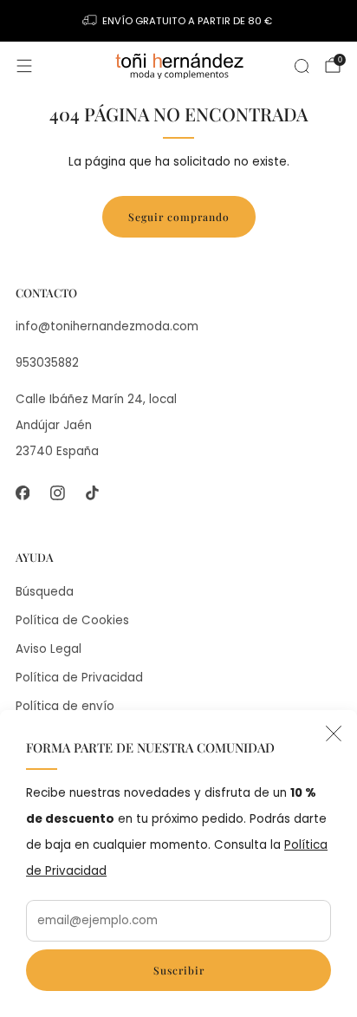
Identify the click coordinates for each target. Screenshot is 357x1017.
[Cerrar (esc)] (333, 733)
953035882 (47, 363)
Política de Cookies (72, 620)
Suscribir (178, 970)
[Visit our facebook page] (22, 492)
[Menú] (24, 66)
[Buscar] (301, 66)
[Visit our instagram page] (57, 492)
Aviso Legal (48, 649)
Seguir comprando (179, 217)
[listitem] (179, 21)
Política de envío (65, 706)
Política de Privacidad (79, 677)
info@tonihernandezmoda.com (107, 326)
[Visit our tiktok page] (92, 492)
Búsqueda (45, 591)
